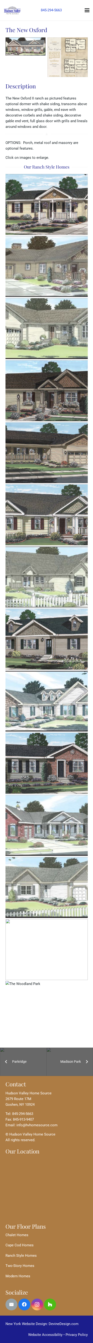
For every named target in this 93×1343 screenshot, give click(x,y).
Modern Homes (17, 1276)
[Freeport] (46, 453)
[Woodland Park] (46, 1011)
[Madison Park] (46, 701)
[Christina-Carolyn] (46, 328)
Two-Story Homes (19, 1266)
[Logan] (46, 639)
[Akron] (46, 204)
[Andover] (46, 266)
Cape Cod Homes (19, 1245)
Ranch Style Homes (21, 1255)
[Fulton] (46, 514)
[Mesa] (46, 763)
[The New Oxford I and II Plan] (67, 57)
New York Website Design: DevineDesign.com (41, 1324)
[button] (87, 10)
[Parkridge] (46, 825)
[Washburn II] (46, 949)
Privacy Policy (77, 1335)
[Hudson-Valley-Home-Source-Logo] (12, 10)
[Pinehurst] (46, 887)
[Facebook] (24, 1304)
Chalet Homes (16, 1235)
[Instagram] (37, 1304)
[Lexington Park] (46, 577)
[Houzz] (50, 1304)
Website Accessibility (45, 1335)
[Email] (11, 1304)
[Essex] (46, 390)
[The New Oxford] (25, 46)
